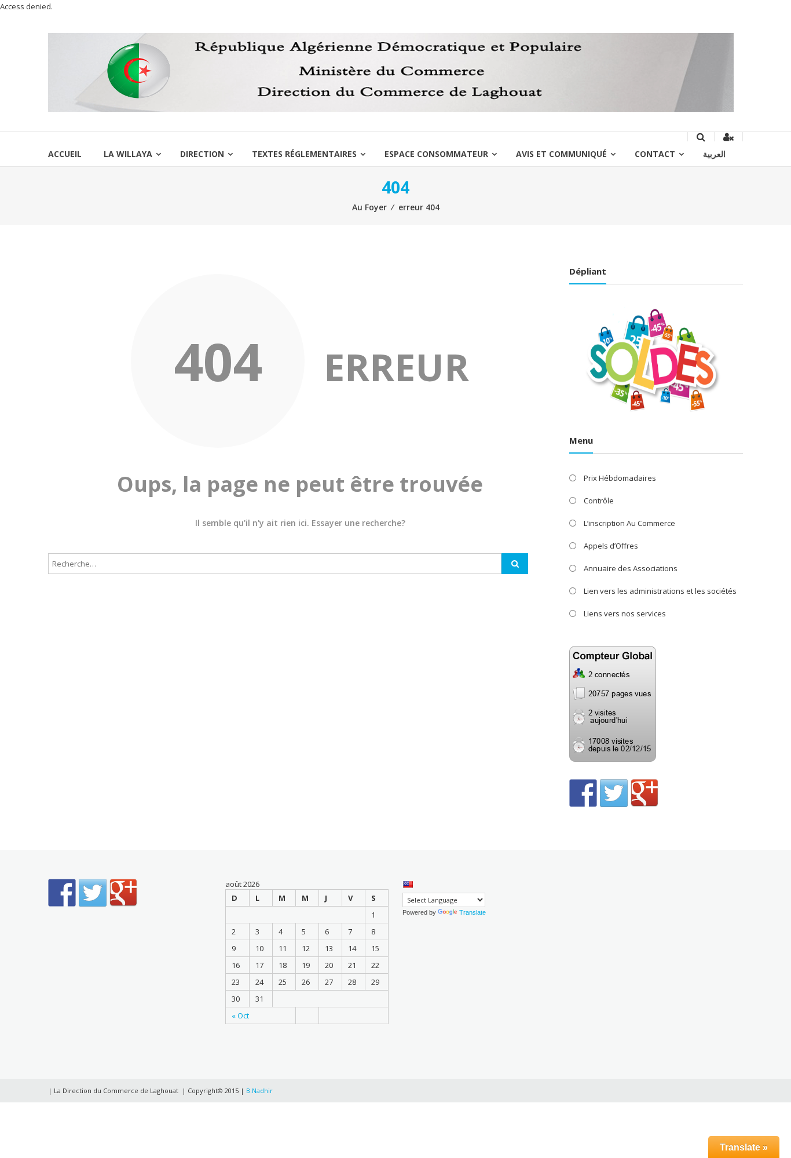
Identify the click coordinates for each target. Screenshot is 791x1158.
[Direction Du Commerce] (391, 72)
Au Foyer (369, 207)
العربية (714, 153)
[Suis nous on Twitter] (614, 793)
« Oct (240, 1015)
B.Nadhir (259, 1090)
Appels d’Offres (611, 545)
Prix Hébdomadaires (620, 478)
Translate (472, 912)
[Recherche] (514, 563)
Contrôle (599, 500)
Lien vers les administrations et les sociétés (660, 591)
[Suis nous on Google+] (644, 793)
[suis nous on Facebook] (583, 793)
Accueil (65, 153)
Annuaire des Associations (631, 568)
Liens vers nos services (625, 613)
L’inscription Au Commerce (629, 523)
